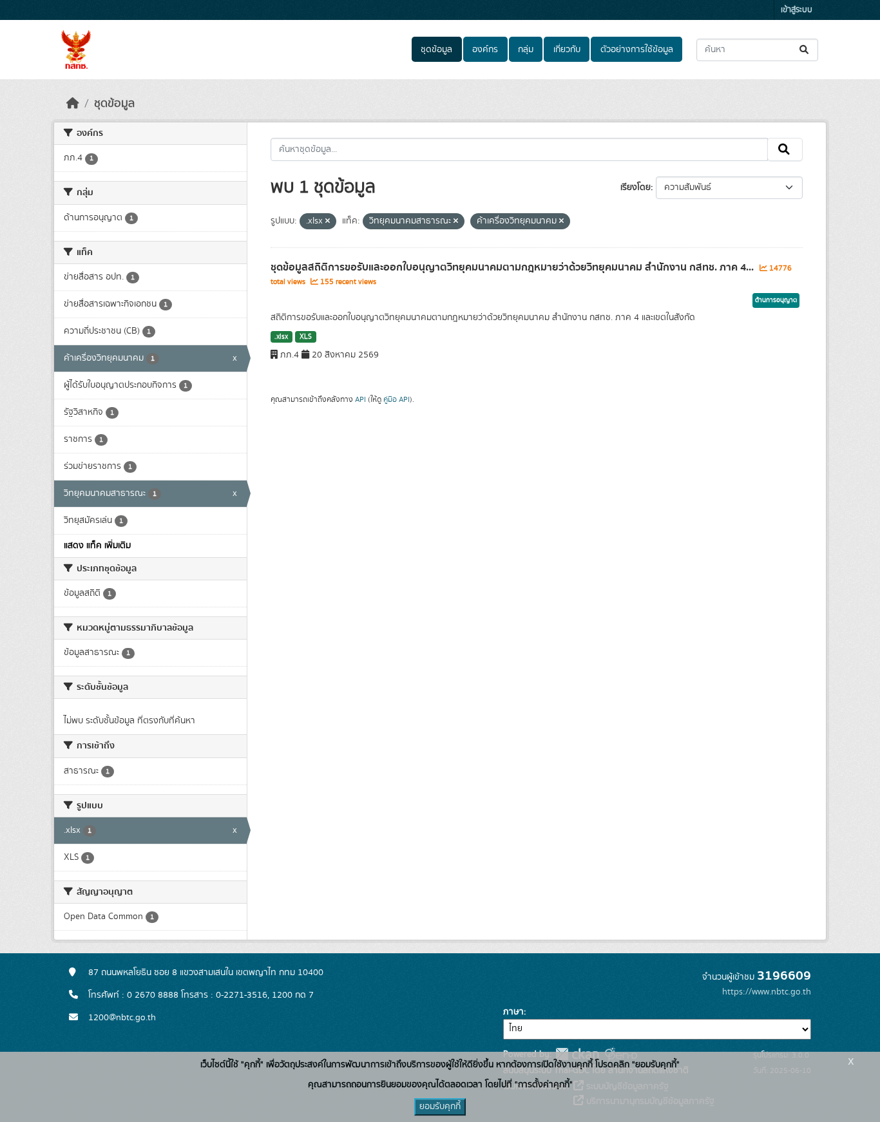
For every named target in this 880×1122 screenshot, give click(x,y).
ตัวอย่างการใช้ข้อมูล (636, 49)
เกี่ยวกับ (566, 49)
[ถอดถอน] (327, 221)
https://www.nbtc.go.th (766, 991)
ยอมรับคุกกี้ (440, 1106)
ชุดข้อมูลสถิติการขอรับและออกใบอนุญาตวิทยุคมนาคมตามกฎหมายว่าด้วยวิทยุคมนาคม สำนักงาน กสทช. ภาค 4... (513, 267)
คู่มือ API (396, 399)
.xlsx (281, 337)
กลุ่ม (525, 49)
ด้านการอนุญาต (776, 300)
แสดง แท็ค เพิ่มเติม (97, 545)
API (360, 399)
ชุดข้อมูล (436, 49)
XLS (306, 337)
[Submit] (805, 50)
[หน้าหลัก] (72, 103)
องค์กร (485, 49)
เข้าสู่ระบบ (796, 10)
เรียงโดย (635, 187)
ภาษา (513, 1011)
